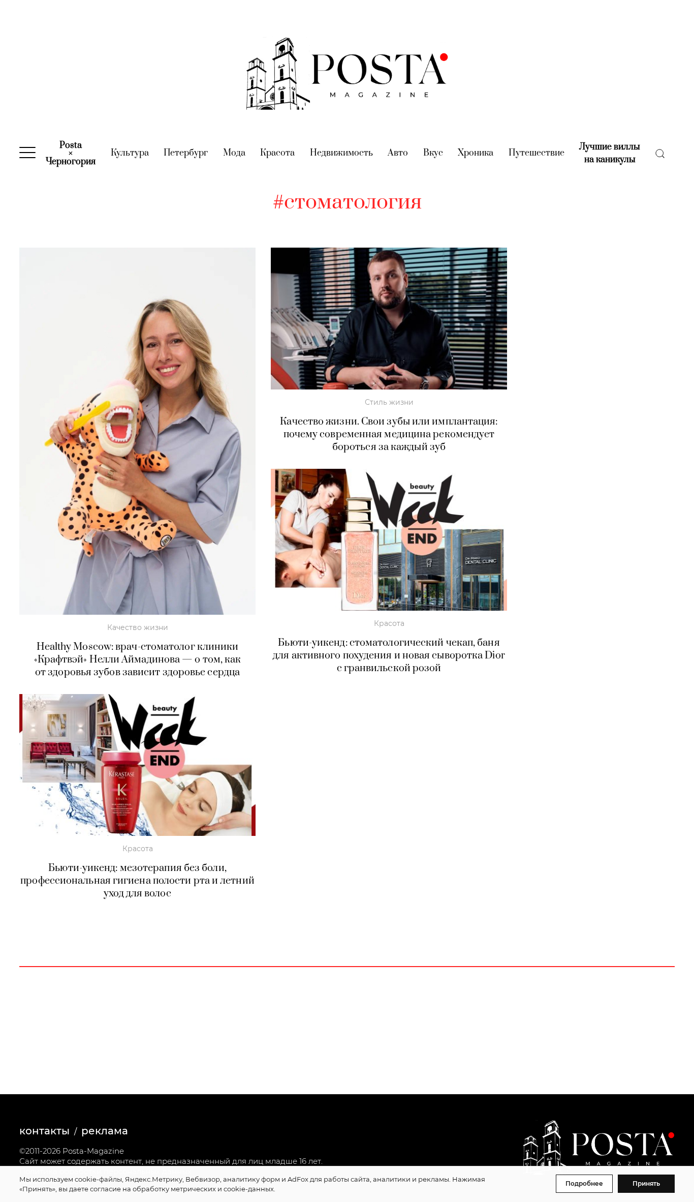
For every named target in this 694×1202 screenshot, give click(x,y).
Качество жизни (137, 627)
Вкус (433, 153)
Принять (646, 1183)
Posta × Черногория (71, 153)
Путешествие (536, 153)
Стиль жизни (389, 402)
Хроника (475, 153)
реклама (104, 1131)
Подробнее (584, 1183)
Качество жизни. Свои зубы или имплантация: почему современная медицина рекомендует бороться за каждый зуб (388, 434)
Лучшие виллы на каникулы (609, 153)
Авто (398, 153)
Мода (234, 153)
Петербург (186, 153)
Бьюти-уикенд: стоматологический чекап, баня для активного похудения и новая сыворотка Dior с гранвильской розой (389, 656)
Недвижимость (341, 153)
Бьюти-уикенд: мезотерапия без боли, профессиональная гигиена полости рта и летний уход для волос (137, 881)
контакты (44, 1131)
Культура (130, 153)
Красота (277, 153)
